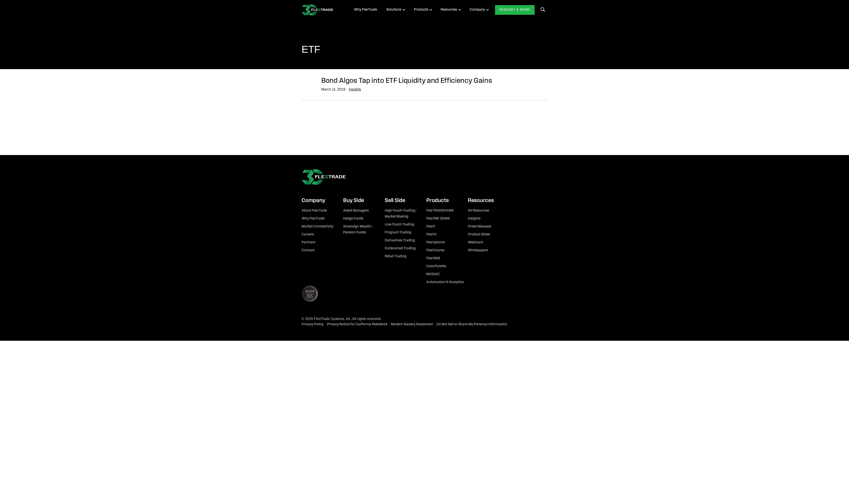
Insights (355, 89)
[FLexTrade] (322, 9)
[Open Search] (543, 9)
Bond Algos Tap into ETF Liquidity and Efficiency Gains (406, 81)
